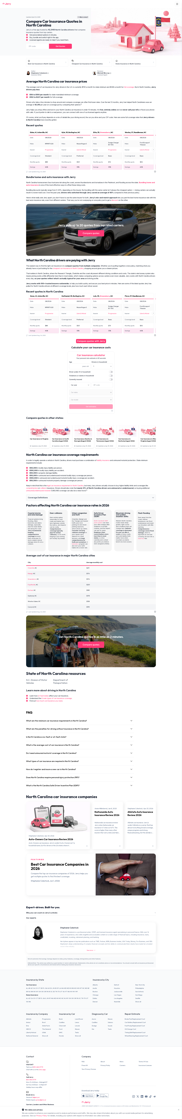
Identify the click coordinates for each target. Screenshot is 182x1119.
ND (86, 988)
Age (70, 362)
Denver (95, 1002)
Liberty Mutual (81, 150)
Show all (138, 1002)
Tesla (77, 1032)
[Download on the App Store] (88, 1096)
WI (71, 992)
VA (64, 992)
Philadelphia (139, 988)
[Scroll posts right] (153, 436)
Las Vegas (117, 995)
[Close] (179, 1110)
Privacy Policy (105, 1065)
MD (65, 988)
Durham (30, 590)
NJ (29, 992)
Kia (93, 1029)
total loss (141, 538)
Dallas (95, 998)
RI (49, 992)
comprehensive (32, 488)
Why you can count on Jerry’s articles (41, 913)
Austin (95, 988)
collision (43, 488)
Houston (117, 988)
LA (60, 988)
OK (42, 992)
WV (73, 992)
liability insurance (103, 460)
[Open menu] (177, 4)
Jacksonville (118, 992)
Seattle (137, 998)
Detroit (116, 985)
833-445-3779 (38, 1067)
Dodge (94, 1026)
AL (27, 988)
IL (52, 988)
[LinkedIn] (142, 1096)
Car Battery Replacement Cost (135, 1022)
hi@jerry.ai (35, 1097)
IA (48, 988)
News (121, 1062)
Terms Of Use (143, 1062)
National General (32, 1036)
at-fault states (43, 696)
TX (59, 992)
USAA (44, 1032)
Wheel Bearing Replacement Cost (136, 1036)
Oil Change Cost (130, 1029)
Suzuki (110, 1026)
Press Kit (85, 1065)
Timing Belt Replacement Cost (135, 1032)
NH (27, 992)
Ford (60, 1029)
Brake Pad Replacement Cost (135, 1019)
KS (56, 988)
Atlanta (95, 985)
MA (62, 988)
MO (75, 988)
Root (44, 1022)
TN (56, 992)
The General (46, 1029)
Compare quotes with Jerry (91, 341)
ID (50, 988)
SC (51, 992)
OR (45, 992)
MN (72, 988)
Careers (122, 1065)
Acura (94, 1019)
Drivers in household (99, 362)
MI (70, 988)
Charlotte (31, 568)
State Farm (46, 1026)
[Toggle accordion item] (153, 498)
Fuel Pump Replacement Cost (135, 1026)
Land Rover (79, 1019)
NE (88, 988)
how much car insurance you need (49, 701)
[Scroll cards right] (153, 149)
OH (40, 992)
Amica (28, 1022)
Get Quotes (60, 46)
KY (58, 988)
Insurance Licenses (145, 1065)
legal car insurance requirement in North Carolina (65, 485)
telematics (75, 544)
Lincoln (77, 1026)
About (103, 1062)
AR (29, 988)
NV (35, 992)
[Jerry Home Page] (7, 4)
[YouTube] (146, 1096)
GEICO (28, 1029)
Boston (95, 992)
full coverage (129, 87)
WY (76, 992)
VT (66, 992)
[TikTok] (150, 1096)
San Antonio (139, 992)
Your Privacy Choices (89, 1069)
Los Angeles (118, 998)
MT (81, 988)
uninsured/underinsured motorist (38, 491)
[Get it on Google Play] (102, 1096)
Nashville (117, 1002)
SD (54, 992)
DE (42, 988)
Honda (61, 1036)
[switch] (111, 372)
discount (115, 200)
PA (47, 992)
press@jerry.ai (41, 1100)
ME (68, 988)
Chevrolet (62, 1026)
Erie (27, 1026)
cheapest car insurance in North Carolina (68, 268)
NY (37, 992)
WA (68, 992)
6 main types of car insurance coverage (57, 698)
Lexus (77, 1022)
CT (39, 988)
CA (34, 988)
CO (36, 988)
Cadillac (62, 1022)
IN (53, 988)
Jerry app (42, 1070)
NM (32, 992)
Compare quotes (91, 233)
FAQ (83, 1062)
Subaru (110, 1022)
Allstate (28, 1019)
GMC (60, 1032)
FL (44, 988)
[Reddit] (154, 1096)
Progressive (49, 150)
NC (83, 988)
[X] (137, 1096)
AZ (32, 988)
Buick (61, 1019)
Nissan (77, 1029)
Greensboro (105, 132)
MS (78, 988)
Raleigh (30, 573)
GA (46, 988)
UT (61, 992)
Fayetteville (31, 585)
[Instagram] (133, 1096)
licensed (107, 1106)
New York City (140, 985)
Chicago (95, 995)
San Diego (138, 995)
